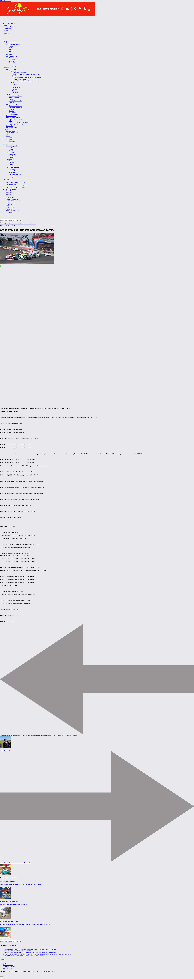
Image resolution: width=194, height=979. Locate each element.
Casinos (8, 53)
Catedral (11, 111)
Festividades (13, 71)
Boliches (11, 51)
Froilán (11, 99)
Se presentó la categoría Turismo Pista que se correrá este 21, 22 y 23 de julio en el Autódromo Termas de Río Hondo (37, 954)
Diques (8, 134)
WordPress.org (7, 968)
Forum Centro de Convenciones (15, 182)
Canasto (14, 89)
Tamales (11, 151)
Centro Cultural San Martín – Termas (17, 186)
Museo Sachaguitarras (15, 96)
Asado (11, 147)
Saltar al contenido (5, 1)
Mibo (10, 121)
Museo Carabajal (14, 97)
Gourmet (5, 144)
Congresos (9, 181)
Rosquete (15, 84)
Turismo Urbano (11, 116)
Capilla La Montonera (15, 107)
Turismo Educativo (11, 127)
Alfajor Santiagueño (15, 174)
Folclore (8, 94)
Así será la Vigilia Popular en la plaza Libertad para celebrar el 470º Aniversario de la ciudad (29, 949)
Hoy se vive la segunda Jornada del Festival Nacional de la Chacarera (21, 884)
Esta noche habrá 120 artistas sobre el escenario (17, 950)
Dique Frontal (10, 196)
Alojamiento (6, 25)
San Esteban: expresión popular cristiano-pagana (26, 77)
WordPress (51, 971)
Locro (11, 157)
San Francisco (13, 112)
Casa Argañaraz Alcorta (16, 124)
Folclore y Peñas (8, 22)
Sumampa (12, 141)
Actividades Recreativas (13, 44)
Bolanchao (12, 176)
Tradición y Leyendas (9, 23)
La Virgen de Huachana (19, 72)
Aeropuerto (9, 209)
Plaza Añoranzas (11, 184)
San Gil (14, 76)
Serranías (9, 139)
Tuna (10, 161)
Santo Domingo (13, 114)
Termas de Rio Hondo (9, 189)
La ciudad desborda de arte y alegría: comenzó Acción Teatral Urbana (23, 955)
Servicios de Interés (9, 27)
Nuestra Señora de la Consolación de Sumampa (26, 81)
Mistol (11, 164)
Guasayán (12, 142)
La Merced (12, 109)
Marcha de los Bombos (15, 101)
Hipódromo (12, 59)
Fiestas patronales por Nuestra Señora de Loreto (26, 74)
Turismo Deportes (11, 56)
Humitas (11, 149)
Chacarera (15, 92)
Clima (4, 31)
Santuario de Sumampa (15, 106)
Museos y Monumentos (13, 117)
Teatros (11, 48)
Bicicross (11, 61)
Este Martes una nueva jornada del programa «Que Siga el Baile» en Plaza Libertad (25, 924)
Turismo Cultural (11, 69)
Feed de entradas (8, 965)
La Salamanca (16, 86)
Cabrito (11, 156)
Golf (10, 64)
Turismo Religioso (11, 104)
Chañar (11, 166)
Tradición (15, 91)
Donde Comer (7, 28)
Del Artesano (16, 87)
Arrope (11, 177)
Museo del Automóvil (12, 210)
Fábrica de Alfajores (12, 199)
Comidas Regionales (12, 146)
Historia (5, 30)
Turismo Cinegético (12, 43)
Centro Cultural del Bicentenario (18, 122)
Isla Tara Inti (9, 137)
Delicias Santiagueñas (12, 167)
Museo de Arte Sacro (15, 119)
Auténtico (6, 67)
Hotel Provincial (11, 207)
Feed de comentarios (9, 966)
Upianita (11, 102)
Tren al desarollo (11, 54)
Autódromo (12, 66)
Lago (7, 202)
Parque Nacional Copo (12, 132)
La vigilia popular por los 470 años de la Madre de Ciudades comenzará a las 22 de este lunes (29, 952)
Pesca (11, 46)
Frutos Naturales (11, 159)
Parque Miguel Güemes (13, 200)
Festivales (12, 82)
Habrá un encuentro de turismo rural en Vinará (14, 904)
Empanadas (12, 154)
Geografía (6, 33)
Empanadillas (13, 171)
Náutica (11, 57)
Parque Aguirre (10, 131)
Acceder (5, 963)
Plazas (8, 136)
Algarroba (12, 162)
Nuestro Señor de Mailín (19, 79)
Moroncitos (12, 169)
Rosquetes (12, 172)
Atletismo (12, 62)
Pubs (10, 49)
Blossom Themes (34, 971)
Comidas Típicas (11, 152)
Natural (5, 129)
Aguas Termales (10, 191)
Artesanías (9, 204)
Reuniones (6, 179)
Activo (5, 41)
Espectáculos (10, 197)
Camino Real (9, 126)
